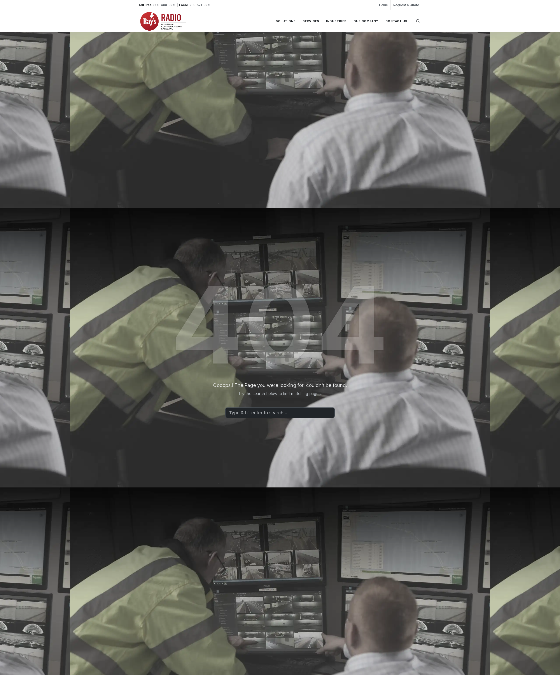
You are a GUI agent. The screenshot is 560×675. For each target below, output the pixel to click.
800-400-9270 (164, 5)
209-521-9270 (200, 5)
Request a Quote (406, 5)
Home (383, 5)
